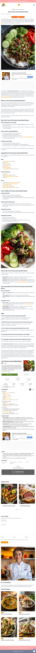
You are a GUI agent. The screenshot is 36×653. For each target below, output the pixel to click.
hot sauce (7, 403)
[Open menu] (34, 5)
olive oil (6, 162)
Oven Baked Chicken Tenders (8, 505)
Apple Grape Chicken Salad (24, 614)
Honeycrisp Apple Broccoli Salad (7, 640)
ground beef (6, 161)
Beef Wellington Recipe (25, 505)
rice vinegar (16, 176)
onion (6, 163)
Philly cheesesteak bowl (27, 136)
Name (2, 537)
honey (6, 173)
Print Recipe (10, 374)
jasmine (18, 182)
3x (33, 389)
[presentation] (9, 494)
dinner (2, 22)
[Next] (33, 496)
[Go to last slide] (2, 496)
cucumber (7, 186)
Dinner (2, 612)
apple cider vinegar (8, 176)
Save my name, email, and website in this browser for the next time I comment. (15, 539)
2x (31, 389)
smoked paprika (8, 167)
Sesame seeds (5, 187)
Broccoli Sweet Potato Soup (6, 614)
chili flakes (7, 168)
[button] (2, 371)
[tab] (17, 509)
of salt (6, 406)
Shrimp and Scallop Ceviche (24, 640)
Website (26, 537)
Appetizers (21, 638)
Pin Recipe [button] (27, 374)
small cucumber (6, 412)
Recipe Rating (3, 520)
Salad (20, 612)
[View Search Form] (19, 5)
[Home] (12, 9)
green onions (11, 187)
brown (14, 182)
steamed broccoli (8, 183)
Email (14, 537)
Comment (3, 524)
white (11, 182)
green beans (15, 183)
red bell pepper (6, 184)
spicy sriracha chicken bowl (22, 281)
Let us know (17, 472)
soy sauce (7, 166)
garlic (7, 396)
